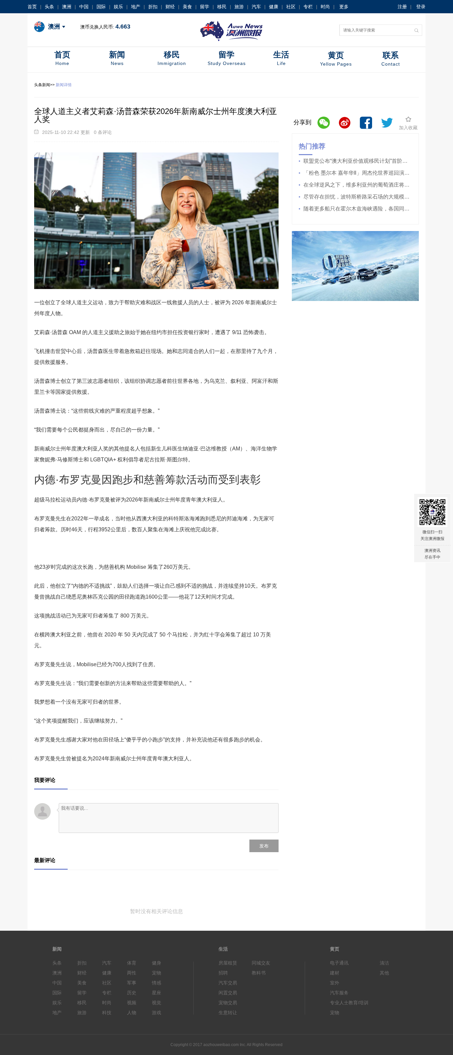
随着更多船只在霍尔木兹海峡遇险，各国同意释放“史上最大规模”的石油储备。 (357, 208)
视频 (131, 1002)
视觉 (156, 1002)
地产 (135, 6)
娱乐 (118, 6)
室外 (334, 982)
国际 (101, 6)
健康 (273, 6)
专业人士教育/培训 (349, 1002)
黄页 (336, 59)
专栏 (308, 6)
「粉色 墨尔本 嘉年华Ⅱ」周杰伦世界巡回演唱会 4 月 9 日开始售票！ (357, 173)
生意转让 (228, 1012)
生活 (281, 58)
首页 (32, 6)
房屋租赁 (228, 963)
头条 (49, 6)
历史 (131, 992)
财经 (170, 6)
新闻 (117, 58)
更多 (344, 6)
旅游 (239, 6)
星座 (156, 992)
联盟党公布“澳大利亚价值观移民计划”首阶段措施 (357, 161)
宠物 (156, 972)
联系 (390, 59)
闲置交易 (228, 992)
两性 (131, 972)
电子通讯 (339, 963)
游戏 (156, 1012)
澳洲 (66, 6)
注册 (402, 6)
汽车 (256, 6)
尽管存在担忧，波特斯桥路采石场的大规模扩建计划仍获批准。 (357, 197)
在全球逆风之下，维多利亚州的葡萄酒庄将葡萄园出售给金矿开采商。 (357, 185)
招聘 (223, 972)
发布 (264, 846)
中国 (84, 6)
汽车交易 (228, 982)
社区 (290, 6)
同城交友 (261, 963)
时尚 (325, 6)
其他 (384, 972)
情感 (156, 982)
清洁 (384, 963)
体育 (131, 963)
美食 (187, 6)
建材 (334, 972)
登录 (420, 6)
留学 (204, 6)
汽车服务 (339, 992)
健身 (156, 963)
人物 (131, 1012)
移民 (222, 6)
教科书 (259, 972)
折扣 (153, 6)
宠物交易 (228, 1002)
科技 (106, 1012)
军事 (131, 982)
